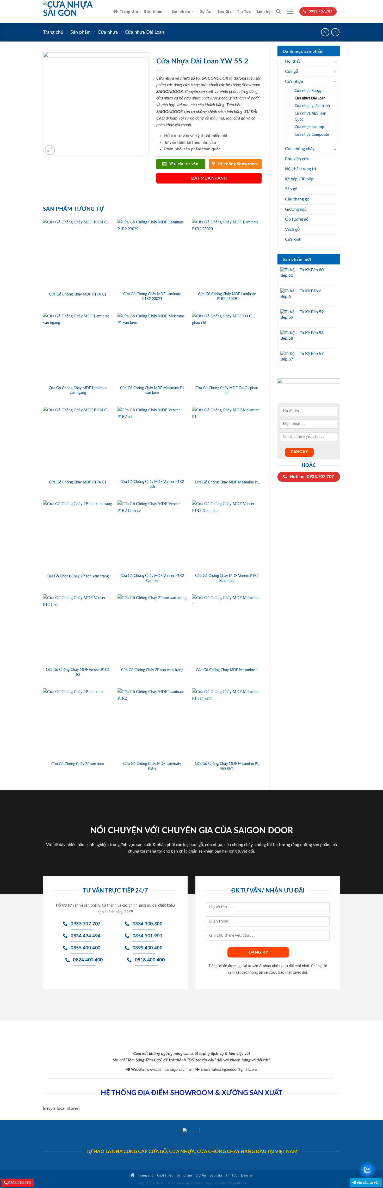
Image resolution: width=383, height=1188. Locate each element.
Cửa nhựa (108, 32)
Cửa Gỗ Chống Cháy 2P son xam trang (78, 576)
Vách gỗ (292, 229)
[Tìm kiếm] (278, 11)
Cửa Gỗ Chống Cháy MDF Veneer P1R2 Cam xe (152, 578)
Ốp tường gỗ (296, 219)
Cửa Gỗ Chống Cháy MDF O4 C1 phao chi (226, 390)
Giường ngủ (296, 209)
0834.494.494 (19, 1183)
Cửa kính (293, 239)
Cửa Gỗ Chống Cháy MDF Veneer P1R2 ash (152, 484)
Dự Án (205, 11)
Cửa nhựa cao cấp (309, 127)
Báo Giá (224, 11)
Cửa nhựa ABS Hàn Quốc (310, 116)
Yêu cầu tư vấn (368, 1183)
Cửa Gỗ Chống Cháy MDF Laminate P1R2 (152, 766)
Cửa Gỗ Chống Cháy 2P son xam (77, 764)
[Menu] (290, 12)
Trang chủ (129, 11)
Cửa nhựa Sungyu (309, 91)
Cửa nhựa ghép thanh (312, 106)
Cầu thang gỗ (297, 199)
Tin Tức (244, 11)
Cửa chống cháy (299, 149)
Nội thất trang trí (300, 169)
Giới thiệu (153, 11)
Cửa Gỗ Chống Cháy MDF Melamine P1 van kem (152, 390)
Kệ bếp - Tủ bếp (299, 179)
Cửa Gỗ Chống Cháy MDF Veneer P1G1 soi (78, 672)
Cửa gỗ (291, 71)
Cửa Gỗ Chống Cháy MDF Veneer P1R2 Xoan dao (227, 578)
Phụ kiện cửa (297, 159)
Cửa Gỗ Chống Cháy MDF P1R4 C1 (77, 294)
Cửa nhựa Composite (312, 135)
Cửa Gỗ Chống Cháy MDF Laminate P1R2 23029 (152, 296)
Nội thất (292, 61)
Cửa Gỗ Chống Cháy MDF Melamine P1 (227, 482)
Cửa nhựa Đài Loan (144, 32)
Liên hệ (263, 11)
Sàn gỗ (291, 189)
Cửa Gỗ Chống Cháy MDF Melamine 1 (227, 670)
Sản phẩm (181, 11)
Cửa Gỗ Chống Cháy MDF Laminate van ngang (78, 390)
